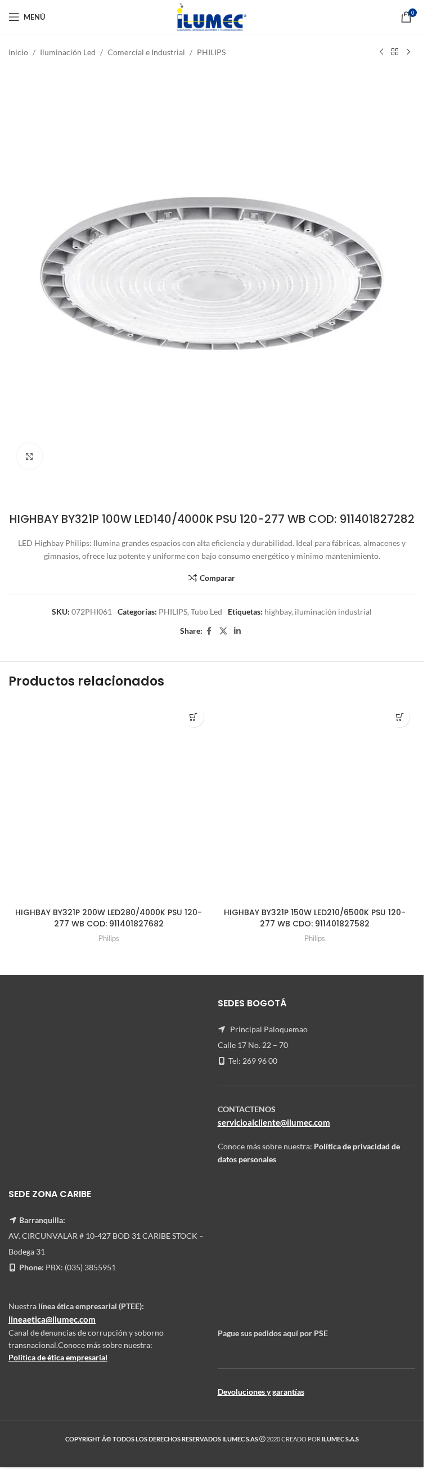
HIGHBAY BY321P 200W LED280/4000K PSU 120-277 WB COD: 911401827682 (108, 918)
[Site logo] (211, 16)
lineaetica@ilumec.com (52, 1319)
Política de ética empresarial (57, 1357)
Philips (108, 938)
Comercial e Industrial (146, 52)
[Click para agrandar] (29, 456)
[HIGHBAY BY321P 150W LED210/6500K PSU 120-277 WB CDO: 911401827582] (315, 802)
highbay (277, 611)
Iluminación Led (68, 52)
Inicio (18, 52)
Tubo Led (206, 611)
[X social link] (223, 631)
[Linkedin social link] (237, 631)
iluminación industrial (333, 611)
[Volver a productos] (395, 52)
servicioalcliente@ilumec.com (274, 1122)
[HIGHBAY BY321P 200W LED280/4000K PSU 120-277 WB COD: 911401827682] (108, 802)
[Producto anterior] (381, 52)
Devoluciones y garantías (261, 1391)
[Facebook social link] (209, 631)
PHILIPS (211, 52)
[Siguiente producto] (408, 52)
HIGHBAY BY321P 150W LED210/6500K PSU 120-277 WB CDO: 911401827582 (315, 918)
